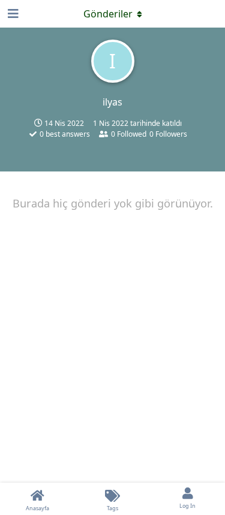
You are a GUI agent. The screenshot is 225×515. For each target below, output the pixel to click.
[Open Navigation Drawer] (12, 14)
